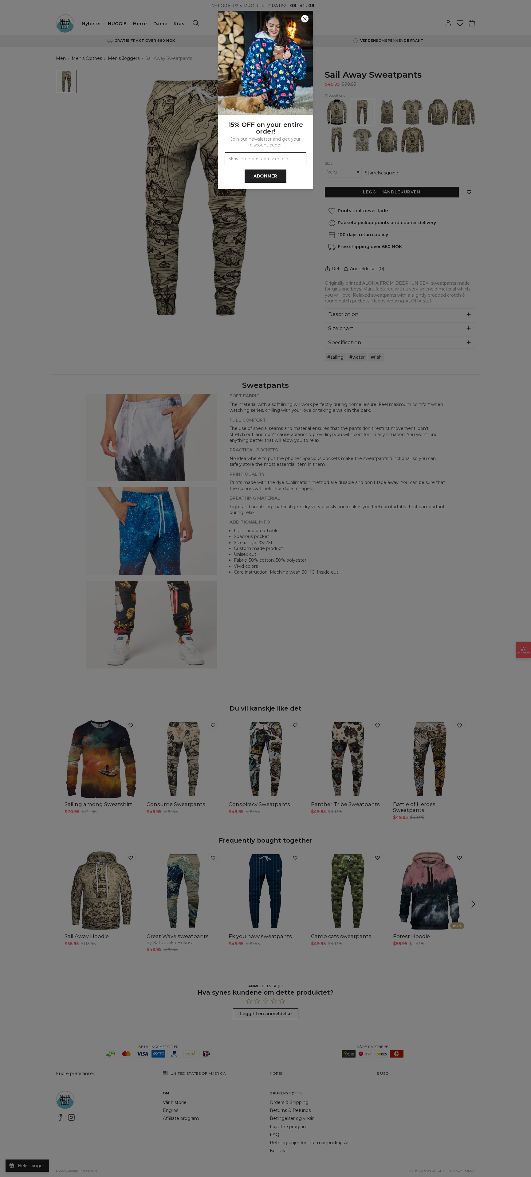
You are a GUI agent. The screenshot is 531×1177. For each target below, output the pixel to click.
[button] (265, 588)
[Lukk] (305, 18)
